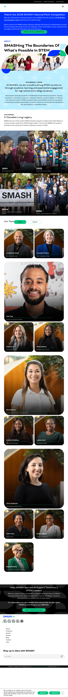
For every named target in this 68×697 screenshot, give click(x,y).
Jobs (7, 642)
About (8, 629)
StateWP (58, 666)
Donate (8, 635)
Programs (9, 631)
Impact (8, 633)
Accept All (55, 693)
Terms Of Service (44, 666)
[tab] (20, 222)
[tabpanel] (34, 402)
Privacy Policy (35, 666)
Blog (7, 638)
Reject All (43, 693)
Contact (8, 640)
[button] (63, 6)
